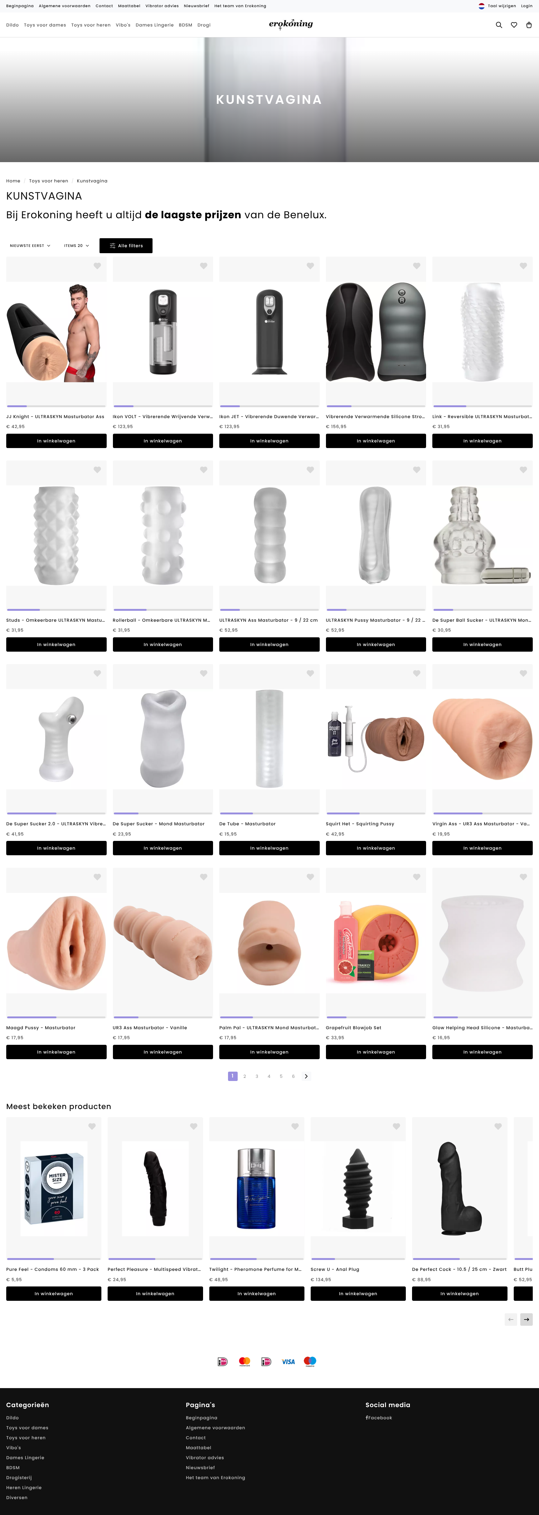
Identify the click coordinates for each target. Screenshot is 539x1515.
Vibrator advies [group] (162, 6)
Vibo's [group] (123, 25)
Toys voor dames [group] (45, 25)
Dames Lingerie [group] (155, 25)
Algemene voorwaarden (215, 1428)
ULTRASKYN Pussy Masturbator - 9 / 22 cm (376, 620)
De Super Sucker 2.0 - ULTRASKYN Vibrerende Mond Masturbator (56, 824)
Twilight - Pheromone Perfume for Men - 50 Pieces (256, 1269)
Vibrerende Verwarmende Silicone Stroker (376, 416)
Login (527, 6)
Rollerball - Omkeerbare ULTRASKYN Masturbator (163, 620)
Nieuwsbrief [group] (197, 6)
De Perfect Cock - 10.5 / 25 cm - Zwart (459, 1269)
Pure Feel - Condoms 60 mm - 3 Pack (52, 1269)
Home (13, 181)
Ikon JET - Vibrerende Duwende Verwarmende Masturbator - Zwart (269, 416)
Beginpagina (201, 1418)
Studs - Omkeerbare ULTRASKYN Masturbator (56, 620)
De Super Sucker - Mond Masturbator (159, 824)
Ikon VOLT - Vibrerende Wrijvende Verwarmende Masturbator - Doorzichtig (163, 416)
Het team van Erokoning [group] (240, 6)
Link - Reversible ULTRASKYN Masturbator (482, 416)
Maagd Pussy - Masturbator (40, 1028)
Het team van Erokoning (215, 1477)
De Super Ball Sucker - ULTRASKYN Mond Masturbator (482, 620)
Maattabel (198, 1448)
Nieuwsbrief (200, 1467)
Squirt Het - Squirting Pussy (360, 824)
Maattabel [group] (129, 6)
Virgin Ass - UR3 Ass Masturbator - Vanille (482, 824)
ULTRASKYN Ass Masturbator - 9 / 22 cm (268, 620)
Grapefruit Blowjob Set (354, 1028)
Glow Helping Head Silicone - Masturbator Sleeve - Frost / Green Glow (482, 1028)
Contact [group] (104, 6)
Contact (196, 1438)
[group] (56, 332)
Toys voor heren (48, 181)
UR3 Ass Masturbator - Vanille (150, 1028)
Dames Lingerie (25, 1458)
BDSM (13, 1467)
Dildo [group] (12, 25)
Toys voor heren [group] (91, 25)
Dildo (12, 1418)
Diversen (17, 1497)
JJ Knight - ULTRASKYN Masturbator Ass (55, 416)
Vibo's (13, 1448)
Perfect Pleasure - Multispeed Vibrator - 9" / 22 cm (155, 1269)
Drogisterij (19, 1477)
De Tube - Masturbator (247, 824)
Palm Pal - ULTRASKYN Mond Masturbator (269, 1028)
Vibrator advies (205, 1458)
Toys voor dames (27, 1428)
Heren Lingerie (24, 1487)
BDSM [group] (186, 25)
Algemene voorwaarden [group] (65, 6)
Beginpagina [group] (20, 6)
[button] (526, 1319)
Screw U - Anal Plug (335, 1269)
